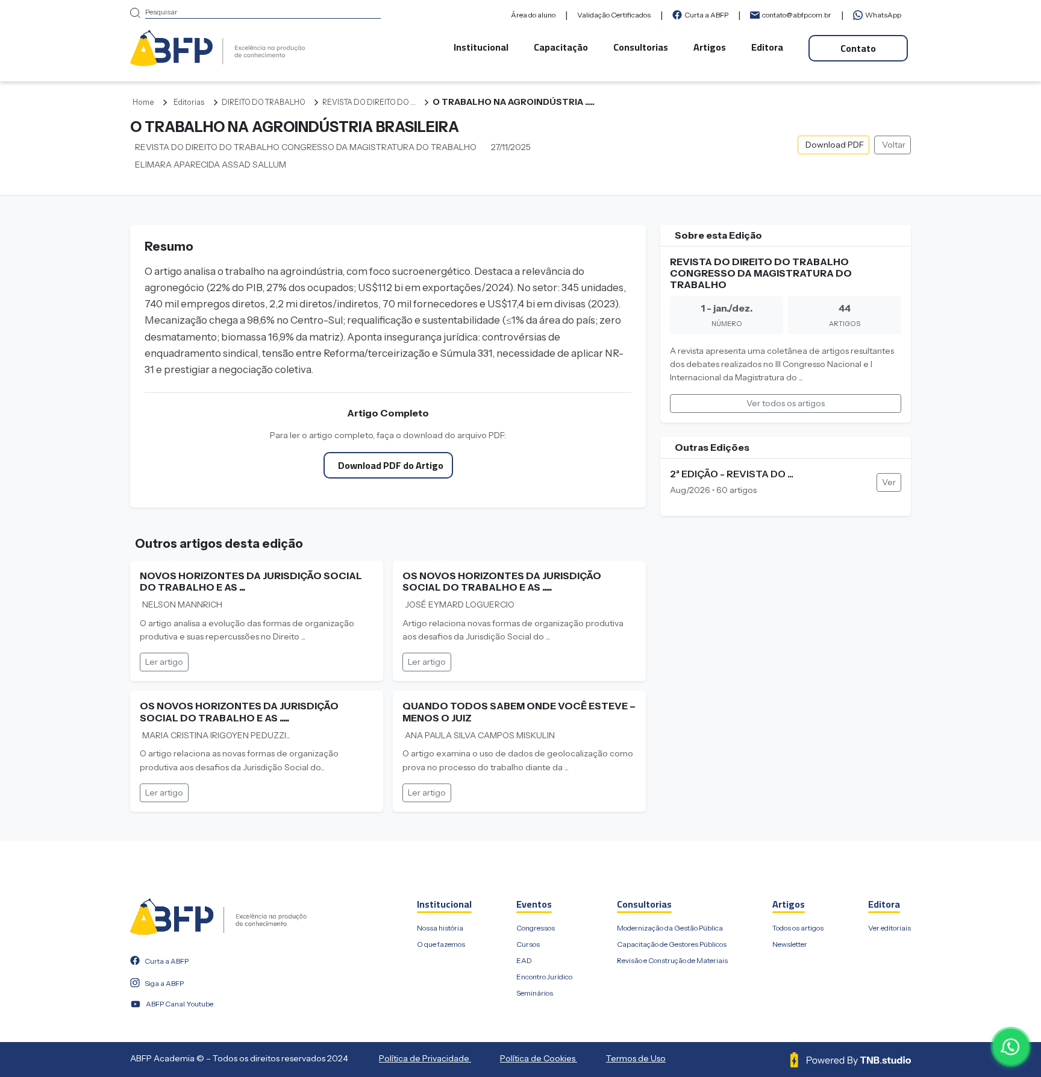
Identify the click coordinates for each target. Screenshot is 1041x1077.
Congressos (535, 927)
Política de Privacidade (425, 1058)
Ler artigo (164, 661)
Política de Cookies (538, 1058)
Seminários (534, 992)
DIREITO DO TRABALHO (263, 102)
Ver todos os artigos (785, 403)
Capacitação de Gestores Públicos (672, 944)
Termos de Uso (636, 1058)
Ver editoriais (889, 927)
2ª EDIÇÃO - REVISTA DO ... (731, 474)
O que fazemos (441, 944)
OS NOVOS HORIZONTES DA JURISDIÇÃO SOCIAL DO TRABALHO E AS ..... (501, 581)
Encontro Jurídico (544, 976)
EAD (524, 960)
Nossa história (440, 927)
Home (143, 102)
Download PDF (834, 144)
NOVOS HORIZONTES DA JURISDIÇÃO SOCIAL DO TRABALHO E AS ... (251, 581)
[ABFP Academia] (217, 47)
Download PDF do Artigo (390, 465)
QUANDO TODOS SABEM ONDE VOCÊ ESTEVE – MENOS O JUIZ (519, 711)
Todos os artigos (798, 927)
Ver (889, 482)
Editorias (189, 102)
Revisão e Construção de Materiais (672, 960)
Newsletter (789, 944)
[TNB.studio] (850, 1059)
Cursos (528, 944)
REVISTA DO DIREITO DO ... (369, 102)
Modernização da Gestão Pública (670, 927)
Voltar (893, 144)
